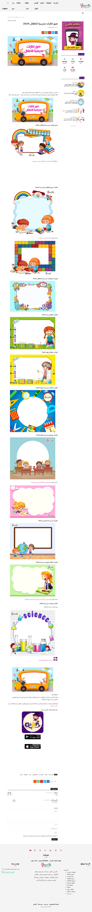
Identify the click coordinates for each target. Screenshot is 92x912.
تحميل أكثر (73, 125)
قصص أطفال (75, 91)
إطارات (46, 774)
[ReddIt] (43, 32)
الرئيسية (22, 17)
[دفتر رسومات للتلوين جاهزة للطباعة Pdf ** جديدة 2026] (80, 101)
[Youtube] (30, 851)
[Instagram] (55, 851)
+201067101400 (9, 872)
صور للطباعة (26, 774)
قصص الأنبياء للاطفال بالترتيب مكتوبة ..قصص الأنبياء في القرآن (70, 85)
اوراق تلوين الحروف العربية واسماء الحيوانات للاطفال (38, 599)
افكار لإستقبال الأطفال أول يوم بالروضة (41, 161)
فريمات (21, 774)
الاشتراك (72, 66)
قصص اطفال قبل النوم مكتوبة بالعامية (70, 93)
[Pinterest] (49, 32)
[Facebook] (56, 32)
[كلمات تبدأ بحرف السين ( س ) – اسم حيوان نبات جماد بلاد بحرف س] (80, 119)
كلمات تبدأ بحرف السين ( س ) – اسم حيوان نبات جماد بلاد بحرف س (70, 120)
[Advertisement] (33, 80)
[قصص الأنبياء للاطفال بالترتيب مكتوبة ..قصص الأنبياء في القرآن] (80, 84)
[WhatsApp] (46, 32)
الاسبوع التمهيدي (35, 774)
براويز (30, 774)
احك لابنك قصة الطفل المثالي (46, 660)
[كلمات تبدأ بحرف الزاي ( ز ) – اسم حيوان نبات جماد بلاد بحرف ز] (80, 110)
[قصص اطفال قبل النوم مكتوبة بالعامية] (80, 93)
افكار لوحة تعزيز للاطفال (45, 238)
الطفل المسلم (74, 82)
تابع (72, 58)
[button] (82, 13)
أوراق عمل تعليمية (11, 17)
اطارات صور (41, 774)
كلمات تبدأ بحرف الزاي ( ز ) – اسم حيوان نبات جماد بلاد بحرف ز (70, 111)
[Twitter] (52, 32)
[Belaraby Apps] (85, 5)
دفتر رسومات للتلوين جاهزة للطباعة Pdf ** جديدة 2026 (71, 102)
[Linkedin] (50, 851)
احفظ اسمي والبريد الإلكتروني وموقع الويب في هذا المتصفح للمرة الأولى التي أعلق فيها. (39, 835)
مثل (64, 58)
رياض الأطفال (17, 17)
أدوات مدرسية (51, 774)
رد (57, 796)
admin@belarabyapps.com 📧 (11, 869)
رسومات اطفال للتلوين (73, 100)
